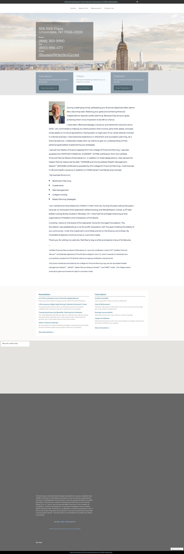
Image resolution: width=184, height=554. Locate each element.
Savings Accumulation (104, 312)
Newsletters (44, 294)
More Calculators (102, 328)
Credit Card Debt (101, 298)
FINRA (62, 522)
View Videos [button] (83, 88)
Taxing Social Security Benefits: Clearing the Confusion (60, 312)
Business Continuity (60, 528)
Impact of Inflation (102, 318)
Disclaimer (52, 528)
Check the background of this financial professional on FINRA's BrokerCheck (90, 2)
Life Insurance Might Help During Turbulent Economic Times (63, 304)
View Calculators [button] (48, 88)
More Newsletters (46, 332)
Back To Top (176, 549)
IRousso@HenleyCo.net (59, 55)
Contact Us (109, 8)
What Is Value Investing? (48, 323)
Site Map (39, 542)
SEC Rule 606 (77, 528)
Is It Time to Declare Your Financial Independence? (59, 298)
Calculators (100, 294)
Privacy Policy (69, 528)
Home (73, 8)
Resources (95, 8)
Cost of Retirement (102, 304)
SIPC (74, 522)
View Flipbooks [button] (122, 88)
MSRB (67, 522)
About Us (83, 8)
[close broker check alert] (137, 1)
